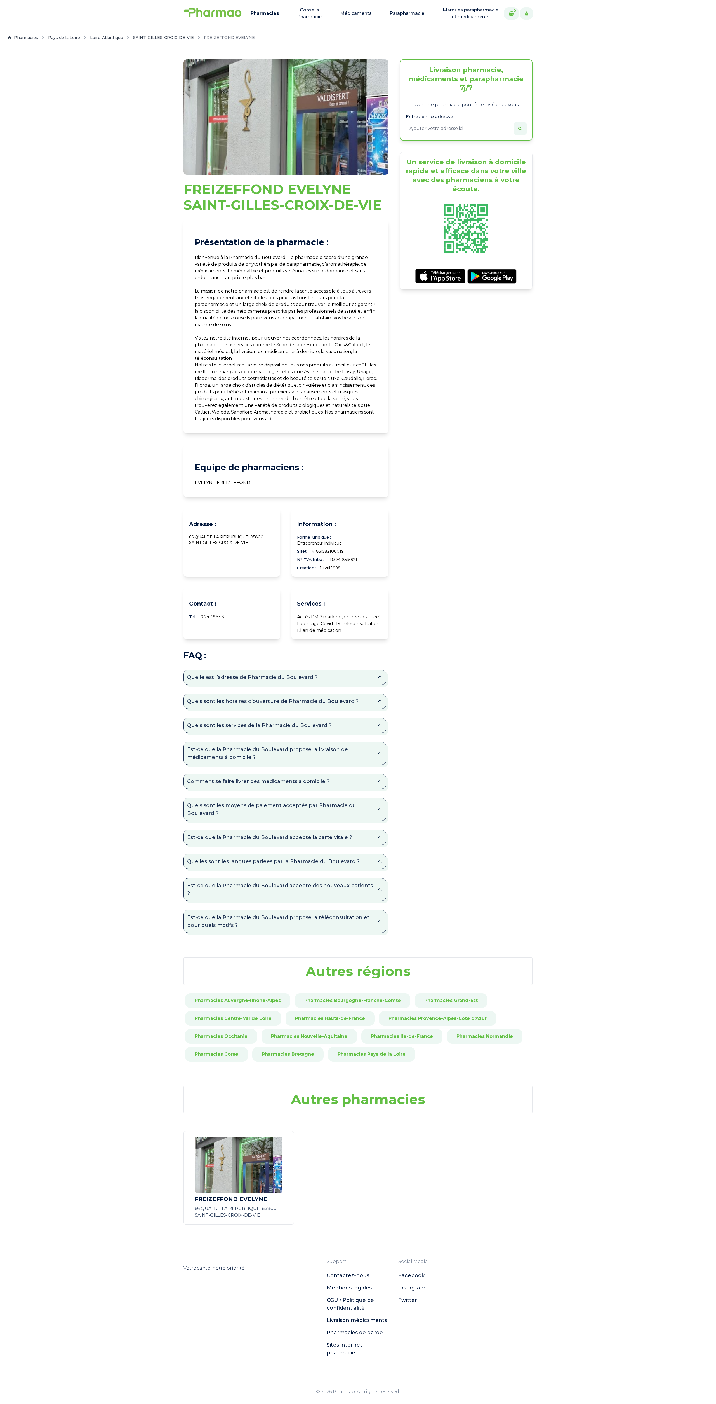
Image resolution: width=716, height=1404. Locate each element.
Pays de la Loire (64, 37)
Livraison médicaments (357, 1320)
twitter (407, 1300)
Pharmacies (265, 13)
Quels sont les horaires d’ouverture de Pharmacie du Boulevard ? (273, 701)
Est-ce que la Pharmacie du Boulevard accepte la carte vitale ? (269, 837)
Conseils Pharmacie (309, 13)
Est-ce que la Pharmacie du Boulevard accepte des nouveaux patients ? (280, 889)
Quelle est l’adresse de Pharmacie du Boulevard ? (252, 677)
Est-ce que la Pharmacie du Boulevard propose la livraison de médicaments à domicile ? (267, 753)
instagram (411, 1288)
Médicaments (356, 13)
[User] (526, 13)
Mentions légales (349, 1288)
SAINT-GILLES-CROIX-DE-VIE (163, 37)
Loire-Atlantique (106, 37)
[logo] (212, 13)
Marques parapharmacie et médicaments (470, 13)
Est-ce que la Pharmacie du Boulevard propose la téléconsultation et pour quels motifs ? (278, 921)
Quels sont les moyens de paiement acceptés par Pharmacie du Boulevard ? (271, 809)
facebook (411, 1275)
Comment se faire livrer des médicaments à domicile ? (258, 781)
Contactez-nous (348, 1275)
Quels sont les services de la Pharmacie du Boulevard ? (259, 725)
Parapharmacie (407, 13)
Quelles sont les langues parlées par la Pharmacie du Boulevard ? (273, 861)
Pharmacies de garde (355, 1333)
